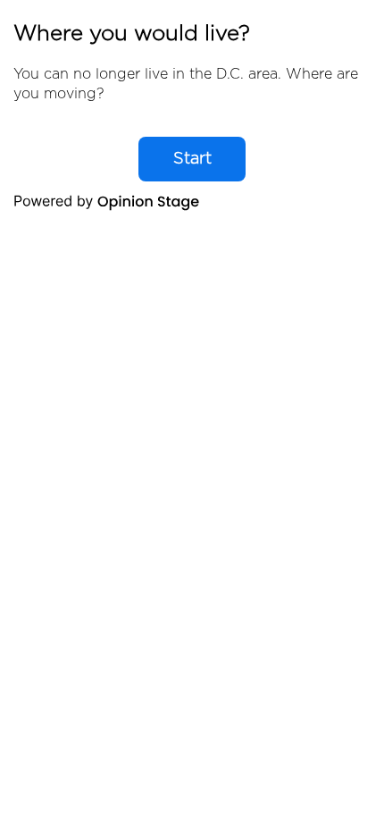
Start (192, 159)
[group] (192, 113)
